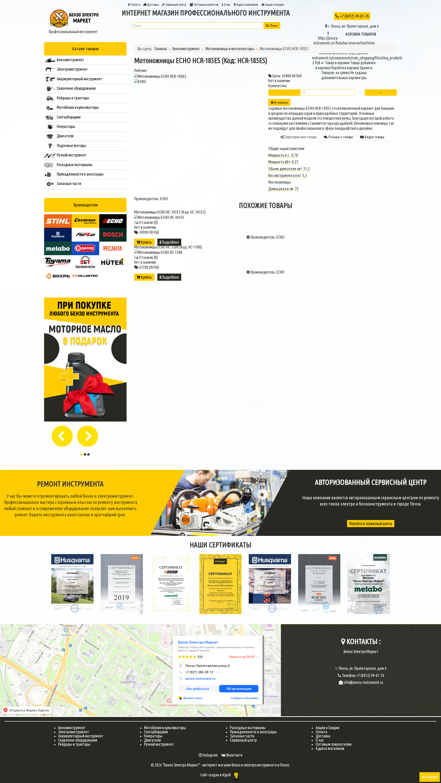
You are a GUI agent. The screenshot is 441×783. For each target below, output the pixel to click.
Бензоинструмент (71, 727)
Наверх (432, 777)
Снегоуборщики (156, 732)
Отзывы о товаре (340, 137)
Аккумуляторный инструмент (80, 736)
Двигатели (152, 740)
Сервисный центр (175, 4)
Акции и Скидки (274, 4)
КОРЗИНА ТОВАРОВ (361, 34)
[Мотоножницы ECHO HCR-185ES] (160, 76)
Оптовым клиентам (205, 4)
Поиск (273, 25)
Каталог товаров (85, 48)
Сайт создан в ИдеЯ (216, 775)
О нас (227, 4)
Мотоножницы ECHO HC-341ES (157, 212)
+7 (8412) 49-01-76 (354, 16)
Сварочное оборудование (77, 740)
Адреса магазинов (247, 4)
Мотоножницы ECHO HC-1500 (156, 247)
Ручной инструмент (159, 744)
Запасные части (242, 736)
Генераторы (153, 736)
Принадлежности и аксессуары (253, 732)
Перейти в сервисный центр (370, 523)
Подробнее (170, 242)
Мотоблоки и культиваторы (165, 727)
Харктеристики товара (300, 137)
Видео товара (374, 137)
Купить (146, 242)
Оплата (135, 4)
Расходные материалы (248, 727)
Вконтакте (234, 755)
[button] (64, 434)
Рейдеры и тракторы (74, 744)
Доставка (152, 4)
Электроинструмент (73, 732)
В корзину (280, 102)
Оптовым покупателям (334, 744)
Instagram (210, 755)
